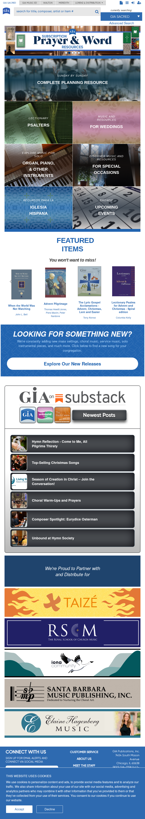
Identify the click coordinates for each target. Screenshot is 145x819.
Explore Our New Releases (72, 363)
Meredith (64, 3)
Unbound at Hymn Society (53, 538)
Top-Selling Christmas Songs (55, 462)
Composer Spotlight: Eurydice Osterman (65, 519)
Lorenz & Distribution (88, 3)
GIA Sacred (9, 3)
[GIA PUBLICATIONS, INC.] (6, 10)
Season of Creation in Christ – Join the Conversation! (63, 481)
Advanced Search (121, 23)
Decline (50, 809)
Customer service (84, 752)
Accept (19, 809)
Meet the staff (84, 765)
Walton (47, 3)
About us (84, 759)
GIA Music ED (29, 3)
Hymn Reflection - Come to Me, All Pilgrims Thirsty (59, 443)
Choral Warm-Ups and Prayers (56, 500)
